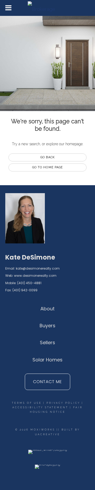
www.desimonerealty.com (35, 275)
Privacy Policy (63, 403)
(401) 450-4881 (29, 283)
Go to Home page (47, 167)
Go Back (47, 157)
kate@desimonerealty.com (38, 268)
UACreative (47, 434)
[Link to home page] (47, 8)
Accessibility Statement (40, 407)
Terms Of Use (27, 403)
